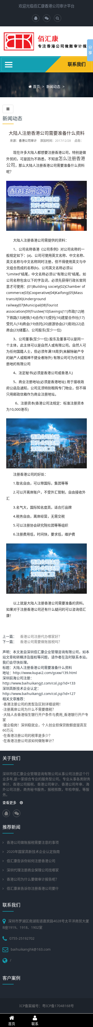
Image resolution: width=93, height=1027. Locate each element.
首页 (36, 86)
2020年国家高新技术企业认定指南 (33, 851)
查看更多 (9, 802)
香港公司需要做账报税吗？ (41, 641)
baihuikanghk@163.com (31, 949)
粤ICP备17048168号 (58, 1005)
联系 (34, 1023)
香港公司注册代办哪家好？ (41, 636)
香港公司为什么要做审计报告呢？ (33, 879)
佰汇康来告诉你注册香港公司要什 (33, 888)
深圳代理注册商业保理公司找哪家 (33, 870)
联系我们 (77, 64)
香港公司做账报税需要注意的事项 (33, 842)
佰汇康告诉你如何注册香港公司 (31, 860)
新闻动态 (53, 86)
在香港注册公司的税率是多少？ (27, 735)
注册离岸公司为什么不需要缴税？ (29, 709)
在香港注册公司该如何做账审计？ (29, 740)
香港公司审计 (28, 141)
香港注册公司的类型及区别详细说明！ (32, 704)
